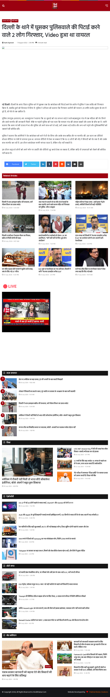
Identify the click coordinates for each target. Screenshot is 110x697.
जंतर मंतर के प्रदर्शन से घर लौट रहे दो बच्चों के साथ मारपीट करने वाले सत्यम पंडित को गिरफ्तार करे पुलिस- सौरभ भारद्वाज (54, 205)
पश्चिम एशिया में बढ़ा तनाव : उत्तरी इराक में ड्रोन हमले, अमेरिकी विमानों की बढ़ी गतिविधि (90, 203)
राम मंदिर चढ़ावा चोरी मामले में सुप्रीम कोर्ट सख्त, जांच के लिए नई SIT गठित (17, 270)
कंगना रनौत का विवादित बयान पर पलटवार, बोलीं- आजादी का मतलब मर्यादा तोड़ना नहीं (47, 427)
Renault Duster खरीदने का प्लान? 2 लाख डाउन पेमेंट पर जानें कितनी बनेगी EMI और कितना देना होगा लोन (53, 620)
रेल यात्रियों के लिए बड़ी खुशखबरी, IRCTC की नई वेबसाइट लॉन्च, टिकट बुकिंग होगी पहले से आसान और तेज (54, 526)
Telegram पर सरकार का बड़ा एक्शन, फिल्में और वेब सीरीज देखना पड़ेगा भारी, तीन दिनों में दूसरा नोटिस (52, 550)
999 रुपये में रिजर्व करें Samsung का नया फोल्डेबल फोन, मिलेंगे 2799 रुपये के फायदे (47, 538)
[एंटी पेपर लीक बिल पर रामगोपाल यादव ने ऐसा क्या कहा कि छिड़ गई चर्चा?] (91, 257)
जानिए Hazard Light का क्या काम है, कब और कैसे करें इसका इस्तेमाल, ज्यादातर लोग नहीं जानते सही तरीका (54, 608)
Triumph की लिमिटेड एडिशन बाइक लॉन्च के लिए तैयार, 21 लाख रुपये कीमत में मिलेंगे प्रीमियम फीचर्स (52, 596)
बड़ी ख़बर (15, 20)
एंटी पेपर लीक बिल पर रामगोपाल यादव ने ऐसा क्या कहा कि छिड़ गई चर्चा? (90, 270)
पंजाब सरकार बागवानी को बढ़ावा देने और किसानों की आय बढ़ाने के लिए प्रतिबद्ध (27, 674)
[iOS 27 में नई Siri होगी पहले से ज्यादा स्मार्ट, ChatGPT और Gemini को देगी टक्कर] (9, 507)
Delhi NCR (6, 20)
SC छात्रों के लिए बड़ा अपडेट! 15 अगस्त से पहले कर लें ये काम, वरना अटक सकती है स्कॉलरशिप (90, 462)
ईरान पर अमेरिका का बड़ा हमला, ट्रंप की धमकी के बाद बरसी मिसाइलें (41, 379)
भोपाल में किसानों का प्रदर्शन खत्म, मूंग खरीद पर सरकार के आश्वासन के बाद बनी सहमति (47, 391)
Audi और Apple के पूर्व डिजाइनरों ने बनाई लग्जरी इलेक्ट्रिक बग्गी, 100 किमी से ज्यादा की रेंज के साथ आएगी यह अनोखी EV (59, 514)
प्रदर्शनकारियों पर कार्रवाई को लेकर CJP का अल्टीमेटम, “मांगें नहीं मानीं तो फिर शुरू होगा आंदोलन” (53, 238)
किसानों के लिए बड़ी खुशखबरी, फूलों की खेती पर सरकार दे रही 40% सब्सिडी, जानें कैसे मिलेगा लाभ (90, 669)
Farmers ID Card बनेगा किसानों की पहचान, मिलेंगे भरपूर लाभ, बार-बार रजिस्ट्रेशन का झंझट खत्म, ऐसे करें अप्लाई (90, 657)
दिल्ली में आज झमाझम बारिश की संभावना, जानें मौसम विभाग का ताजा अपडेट (17, 203)
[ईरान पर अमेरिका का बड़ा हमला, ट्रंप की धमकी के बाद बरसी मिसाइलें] (9, 383)
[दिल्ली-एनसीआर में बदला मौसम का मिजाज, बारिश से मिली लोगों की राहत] (18, 224)
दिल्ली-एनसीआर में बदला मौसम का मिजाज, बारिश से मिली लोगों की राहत (16, 237)
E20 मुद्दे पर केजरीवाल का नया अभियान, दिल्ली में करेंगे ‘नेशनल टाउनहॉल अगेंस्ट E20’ (55, 270)
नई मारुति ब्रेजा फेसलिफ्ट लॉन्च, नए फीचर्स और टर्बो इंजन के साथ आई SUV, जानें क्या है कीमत (49, 572)
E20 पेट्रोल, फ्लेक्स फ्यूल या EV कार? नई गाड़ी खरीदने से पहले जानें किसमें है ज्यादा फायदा (48, 584)
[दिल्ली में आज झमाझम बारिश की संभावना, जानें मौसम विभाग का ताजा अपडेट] (18, 190)
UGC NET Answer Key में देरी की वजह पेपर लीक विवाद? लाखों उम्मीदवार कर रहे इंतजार (91, 450)
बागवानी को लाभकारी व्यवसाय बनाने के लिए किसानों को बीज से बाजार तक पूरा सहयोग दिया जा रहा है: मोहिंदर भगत (90, 644)
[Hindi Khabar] (55, 5)
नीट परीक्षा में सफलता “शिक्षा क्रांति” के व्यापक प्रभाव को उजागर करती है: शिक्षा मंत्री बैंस (91, 474)
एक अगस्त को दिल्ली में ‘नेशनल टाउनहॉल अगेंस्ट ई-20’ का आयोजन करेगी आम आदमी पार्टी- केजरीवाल (91, 238)
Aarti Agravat (9, 42)
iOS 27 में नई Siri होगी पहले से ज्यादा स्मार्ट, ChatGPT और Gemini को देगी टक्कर (46, 503)
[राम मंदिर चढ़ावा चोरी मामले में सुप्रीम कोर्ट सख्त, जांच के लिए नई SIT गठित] (18, 257)
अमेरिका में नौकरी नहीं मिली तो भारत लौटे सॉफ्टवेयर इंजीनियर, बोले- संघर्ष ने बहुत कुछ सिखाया (49, 415)
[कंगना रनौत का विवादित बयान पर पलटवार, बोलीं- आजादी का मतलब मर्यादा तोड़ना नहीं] (9, 431)
